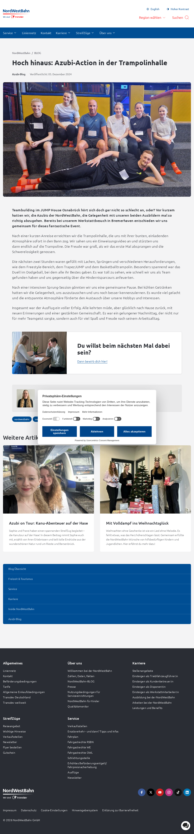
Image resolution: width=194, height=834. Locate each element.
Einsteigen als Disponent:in (149, 686)
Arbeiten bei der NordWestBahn (152, 702)
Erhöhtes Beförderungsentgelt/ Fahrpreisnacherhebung (87, 765)
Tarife (6, 686)
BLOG (37, 53)
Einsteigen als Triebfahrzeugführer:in (155, 676)
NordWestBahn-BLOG (81, 681)
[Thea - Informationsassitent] (185, 825)
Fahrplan (73, 736)
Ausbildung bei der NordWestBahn (153, 697)
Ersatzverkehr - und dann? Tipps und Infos (93, 731)
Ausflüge (73, 772)
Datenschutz (28, 810)
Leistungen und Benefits (147, 708)
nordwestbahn (21, 419)
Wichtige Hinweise (14, 731)
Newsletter (10, 742)
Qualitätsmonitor (78, 706)
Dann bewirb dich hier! (92, 361)
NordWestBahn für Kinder (83, 701)
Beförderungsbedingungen (20, 681)
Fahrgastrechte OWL (80, 752)
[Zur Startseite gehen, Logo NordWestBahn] (16, 13)
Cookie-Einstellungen (54, 810)
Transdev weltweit (14, 702)
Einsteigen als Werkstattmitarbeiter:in (155, 692)
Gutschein (9, 752)
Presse (72, 686)
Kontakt (8, 676)
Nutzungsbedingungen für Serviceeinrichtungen (84, 694)
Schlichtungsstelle (79, 758)
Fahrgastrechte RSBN (81, 742)
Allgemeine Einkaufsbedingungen (24, 692)
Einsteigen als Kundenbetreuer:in (152, 681)
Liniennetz (9, 671)
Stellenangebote (142, 671)
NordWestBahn (21, 53)
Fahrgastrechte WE (79, 747)
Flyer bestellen (12, 747)
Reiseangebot (11, 726)
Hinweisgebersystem (85, 810)
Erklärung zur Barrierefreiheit (120, 810)
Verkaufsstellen (13, 736)
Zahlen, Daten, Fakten (81, 676)
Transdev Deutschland (17, 697)
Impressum (9, 810)
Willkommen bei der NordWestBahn (90, 671)
